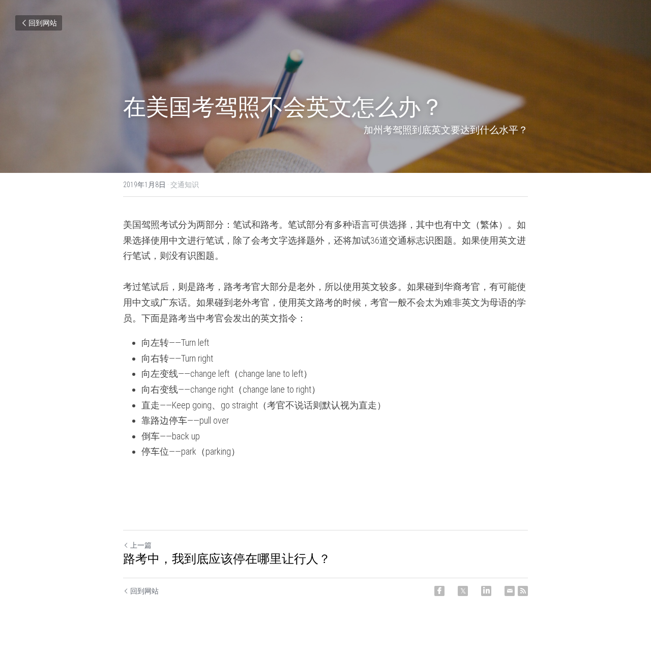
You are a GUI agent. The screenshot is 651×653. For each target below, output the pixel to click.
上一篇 (141, 545)
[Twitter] (463, 591)
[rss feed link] (523, 591)
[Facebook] (439, 591)
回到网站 (42, 23)
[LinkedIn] (486, 591)
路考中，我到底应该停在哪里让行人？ (227, 559)
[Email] (510, 591)
